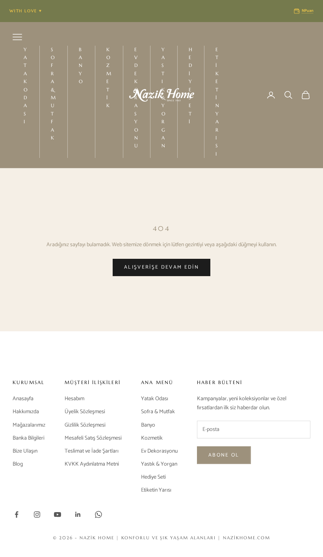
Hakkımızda (26, 411)
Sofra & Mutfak (53, 93)
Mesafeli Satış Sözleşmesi (93, 438)
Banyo (81, 65)
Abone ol (223, 455)
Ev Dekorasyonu (159, 451)
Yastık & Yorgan (159, 464)
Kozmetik (109, 77)
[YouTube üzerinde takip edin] (57, 514)
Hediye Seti (191, 85)
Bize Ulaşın (25, 451)
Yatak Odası (26, 85)
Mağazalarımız (29, 425)
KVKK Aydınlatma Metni (92, 464)
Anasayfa (23, 398)
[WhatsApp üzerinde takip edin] (98, 514)
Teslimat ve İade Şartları (92, 451)
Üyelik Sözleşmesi (85, 411)
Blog (18, 464)
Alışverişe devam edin (161, 267)
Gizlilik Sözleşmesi (85, 425)
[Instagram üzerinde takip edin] (37, 514)
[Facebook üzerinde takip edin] (16, 514)
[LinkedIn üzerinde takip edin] (78, 514)
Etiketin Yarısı (217, 101)
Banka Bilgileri (29, 438)
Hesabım (74, 398)
